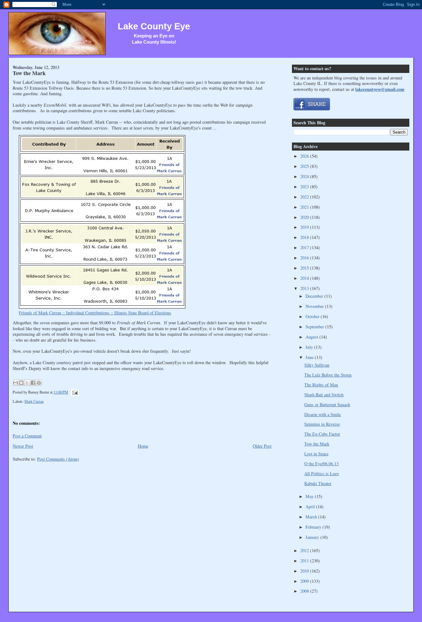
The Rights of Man (321, 385)
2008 (305, 591)
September (315, 327)
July (310, 347)
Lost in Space (316, 454)
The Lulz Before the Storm (328, 375)
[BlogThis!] (21, 383)
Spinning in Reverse (322, 424)
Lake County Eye (154, 26)
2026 (305, 156)
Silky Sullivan (316, 365)
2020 (305, 217)
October (313, 316)
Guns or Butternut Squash (327, 404)
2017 (305, 247)
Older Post (262, 446)
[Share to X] (27, 383)
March (312, 517)
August (312, 337)
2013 (305, 288)
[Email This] (15, 383)
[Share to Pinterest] (39, 383)
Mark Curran (34, 401)
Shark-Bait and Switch (324, 395)
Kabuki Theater (317, 483)
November (315, 306)
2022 (305, 197)
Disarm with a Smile (322, 414)
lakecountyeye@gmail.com (379, 89)
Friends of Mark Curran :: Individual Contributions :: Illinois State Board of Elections (95, 313)
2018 (305, 237)
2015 (305, 268)
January (313, 537)
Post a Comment (27, 436)
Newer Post (23, 446)
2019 (305, 227)
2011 (305, 561)
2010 (305, 571)
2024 (305, 176)
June (310, 357)
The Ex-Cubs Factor (322, 434)
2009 (305, 581)
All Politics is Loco (321, 473)
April (311, 506)
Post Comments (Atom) (58, 459)
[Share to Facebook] (33, 383)
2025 (305, 166)
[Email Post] (74, 392)
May (310, 496)
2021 (305, 207)
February (314, 527)
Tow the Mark (29, 73)
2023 (305, 187)
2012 (305, 550)
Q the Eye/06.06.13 (321, 463)
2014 (305, 278)
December (315, 296)
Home (143, 446)
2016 (305, 258)
